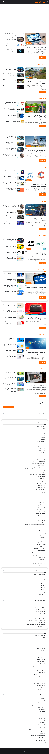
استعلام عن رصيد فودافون (41, 581)
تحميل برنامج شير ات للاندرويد (40, 742)
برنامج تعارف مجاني (42, 718)
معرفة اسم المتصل (42, 639)
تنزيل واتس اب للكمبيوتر (41, 454)
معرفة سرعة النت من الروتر (40, 546)
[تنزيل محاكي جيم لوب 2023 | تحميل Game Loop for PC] (20, 39)
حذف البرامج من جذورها (41, 435)
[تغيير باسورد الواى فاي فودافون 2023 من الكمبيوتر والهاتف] (20, 323)
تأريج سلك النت (43, 559)
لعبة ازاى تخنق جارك (42, 516)
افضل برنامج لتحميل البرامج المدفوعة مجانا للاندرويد (36, 729)
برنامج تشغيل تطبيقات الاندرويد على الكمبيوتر (38, 474)
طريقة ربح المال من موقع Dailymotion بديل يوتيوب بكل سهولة (10, 379)
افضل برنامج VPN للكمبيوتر (41, 485)
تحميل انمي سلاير (42, 722)
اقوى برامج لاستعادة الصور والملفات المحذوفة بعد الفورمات (35, 468)
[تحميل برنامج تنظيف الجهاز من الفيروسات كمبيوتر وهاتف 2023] (20, 45)
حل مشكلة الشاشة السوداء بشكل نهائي (39, 548)
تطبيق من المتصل (42, 731)
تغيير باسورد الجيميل (42, 550)
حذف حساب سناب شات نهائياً (40, 681)
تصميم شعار (43, 650)
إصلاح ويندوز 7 (43, 539)
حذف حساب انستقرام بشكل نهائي (39, 683)
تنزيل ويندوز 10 (43, 535)
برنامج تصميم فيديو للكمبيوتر (41, 489)
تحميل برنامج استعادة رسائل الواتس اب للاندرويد (37, 705)
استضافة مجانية (43, 687)
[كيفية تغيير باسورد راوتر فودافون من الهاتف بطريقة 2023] (20, 311)
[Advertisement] (24, 16)
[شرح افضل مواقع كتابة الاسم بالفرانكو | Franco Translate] (20, 246)
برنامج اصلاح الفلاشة (42, 476)
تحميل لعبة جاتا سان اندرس (41, 511)
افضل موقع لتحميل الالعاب (41, 648)
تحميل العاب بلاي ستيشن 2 (41, 661)
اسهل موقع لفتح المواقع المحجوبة (40, 659)
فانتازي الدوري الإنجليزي (41, 520)
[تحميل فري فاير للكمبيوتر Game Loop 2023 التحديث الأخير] (20, 69)
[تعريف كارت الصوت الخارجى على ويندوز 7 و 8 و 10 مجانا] (20, 356)
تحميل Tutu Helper (42, 733)
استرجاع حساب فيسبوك (41, 622)
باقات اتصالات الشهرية (42, 579)
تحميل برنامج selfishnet (42, 446)
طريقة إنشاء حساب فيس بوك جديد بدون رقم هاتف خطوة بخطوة (10, 287)
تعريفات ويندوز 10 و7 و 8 (41, 479)
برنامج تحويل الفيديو (42, 452)
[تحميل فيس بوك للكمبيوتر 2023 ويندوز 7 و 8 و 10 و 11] (20, 275)
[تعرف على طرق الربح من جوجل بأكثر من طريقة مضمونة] (20, 384)
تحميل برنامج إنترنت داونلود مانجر (40, 431)
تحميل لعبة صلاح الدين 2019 (41, 509)
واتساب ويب (43, 668)
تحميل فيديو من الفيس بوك (41, 609)
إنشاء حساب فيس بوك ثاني (41, 626)
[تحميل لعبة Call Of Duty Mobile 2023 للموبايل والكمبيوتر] (20, 217)
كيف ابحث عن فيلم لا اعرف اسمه (40, 655)
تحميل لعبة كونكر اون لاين (41, 513)
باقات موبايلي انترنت (42, 592)
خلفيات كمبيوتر (43, 439)
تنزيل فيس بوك (43, 700)
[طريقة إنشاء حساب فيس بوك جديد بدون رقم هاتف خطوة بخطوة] (20, 287)
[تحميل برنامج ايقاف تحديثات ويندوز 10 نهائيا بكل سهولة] (20, 340)
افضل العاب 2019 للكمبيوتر (41, 505)
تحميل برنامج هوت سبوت (41, 455)
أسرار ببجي (43, 522)
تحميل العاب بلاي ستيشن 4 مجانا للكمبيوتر (38, 555)
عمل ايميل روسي (42, 676)
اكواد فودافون (43, 585)
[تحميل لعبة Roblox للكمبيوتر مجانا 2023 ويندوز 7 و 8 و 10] (20, 75)
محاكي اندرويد (43, 457)
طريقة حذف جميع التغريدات (41, 677)
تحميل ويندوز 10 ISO (42, 533)
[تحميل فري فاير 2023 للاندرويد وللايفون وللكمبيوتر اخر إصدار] (20, 223)
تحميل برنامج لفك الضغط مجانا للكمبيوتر (38, 463)
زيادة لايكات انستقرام (42, 713)
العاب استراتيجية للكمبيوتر (41, 507)
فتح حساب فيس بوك (42, 605)
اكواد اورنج (44, 576)
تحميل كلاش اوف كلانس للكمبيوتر (40, 518)
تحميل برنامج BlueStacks (41, 428)
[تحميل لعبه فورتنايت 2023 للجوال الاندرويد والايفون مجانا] (20, 138)
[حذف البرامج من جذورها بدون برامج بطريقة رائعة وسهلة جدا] (20, 345)
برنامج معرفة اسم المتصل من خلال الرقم (38, 735)
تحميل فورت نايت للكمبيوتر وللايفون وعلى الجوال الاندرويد (35, 524)
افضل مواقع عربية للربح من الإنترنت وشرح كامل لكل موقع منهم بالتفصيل (10, 390)
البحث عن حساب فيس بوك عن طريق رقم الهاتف (37, 620)
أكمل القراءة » (42, 57)
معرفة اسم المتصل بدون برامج (40, 716)
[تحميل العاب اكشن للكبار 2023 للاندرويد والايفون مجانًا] (20, 212)
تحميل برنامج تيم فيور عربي (41, 483)
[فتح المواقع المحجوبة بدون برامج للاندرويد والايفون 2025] (20, 240)
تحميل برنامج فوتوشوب (41, 450)
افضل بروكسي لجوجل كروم (41, 487)
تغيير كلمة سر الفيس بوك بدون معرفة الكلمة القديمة (36, 624)
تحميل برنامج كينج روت (41, 737)
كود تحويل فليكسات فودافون (40, 594)
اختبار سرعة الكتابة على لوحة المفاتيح (39, 666)
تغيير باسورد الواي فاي (42, 542)
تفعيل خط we (43, 583)
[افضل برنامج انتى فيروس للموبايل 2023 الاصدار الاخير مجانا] (20, 109)
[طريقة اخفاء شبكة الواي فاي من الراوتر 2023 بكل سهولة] (20, 305)
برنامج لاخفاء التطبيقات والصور (40, 740)
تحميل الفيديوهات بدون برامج (40, 635)
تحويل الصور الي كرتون (41, 653)
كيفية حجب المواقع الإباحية (41, 707)
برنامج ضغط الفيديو (42, 437)
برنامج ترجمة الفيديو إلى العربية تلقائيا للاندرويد (37, 727)
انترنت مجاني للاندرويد (42, 724)
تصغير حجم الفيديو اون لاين (41, 679)
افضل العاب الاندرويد (42, 703)
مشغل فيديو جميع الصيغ (41, 441)
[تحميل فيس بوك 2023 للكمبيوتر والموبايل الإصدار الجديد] (20, 115)
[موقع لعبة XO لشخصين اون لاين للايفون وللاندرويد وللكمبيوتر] (20, 155)
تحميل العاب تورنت (42, 672)
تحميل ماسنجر (43, 698)
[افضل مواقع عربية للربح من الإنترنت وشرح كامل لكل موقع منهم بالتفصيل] (20, 389)
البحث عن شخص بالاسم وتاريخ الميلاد (39, 657)
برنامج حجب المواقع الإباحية (41, 433)
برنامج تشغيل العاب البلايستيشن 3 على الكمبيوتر (37, 557)
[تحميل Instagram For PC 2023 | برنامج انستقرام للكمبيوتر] (23, 33)
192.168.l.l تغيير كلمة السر (41, 544)
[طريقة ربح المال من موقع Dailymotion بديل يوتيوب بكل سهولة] (20, 379)
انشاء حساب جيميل (42, 652)
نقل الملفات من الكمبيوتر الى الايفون (39, 563)
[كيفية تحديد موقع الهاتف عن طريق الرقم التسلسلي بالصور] (20, 317)
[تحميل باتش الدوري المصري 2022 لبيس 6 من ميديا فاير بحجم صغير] (20, 87)
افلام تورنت (43, 646)
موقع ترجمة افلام (42, 642)
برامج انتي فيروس (42, 444)
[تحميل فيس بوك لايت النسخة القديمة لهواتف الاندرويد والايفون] (20, 292)
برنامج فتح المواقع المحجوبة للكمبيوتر (39, 461)
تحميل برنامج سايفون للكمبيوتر (40, 465)
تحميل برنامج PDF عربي (41, 426)
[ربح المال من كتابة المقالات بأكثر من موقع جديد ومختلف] (20, 373)
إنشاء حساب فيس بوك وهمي (40, 611)
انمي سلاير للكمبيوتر (42, 481)
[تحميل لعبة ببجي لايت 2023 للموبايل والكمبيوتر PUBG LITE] (20, 144)
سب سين (44, 637)
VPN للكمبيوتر (43, 472)
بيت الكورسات (20, 749)
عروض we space (43, 589)
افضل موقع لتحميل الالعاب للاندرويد (39, 674)
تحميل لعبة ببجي (43, 711)
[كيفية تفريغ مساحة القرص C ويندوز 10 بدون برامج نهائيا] (20, 351)
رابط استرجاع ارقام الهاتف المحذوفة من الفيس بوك (36, 618)
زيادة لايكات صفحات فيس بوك (40, 607)
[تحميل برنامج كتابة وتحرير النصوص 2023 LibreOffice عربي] (20, 190)
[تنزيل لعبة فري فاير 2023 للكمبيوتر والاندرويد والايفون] (20, 149)
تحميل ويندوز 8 (43, 537)
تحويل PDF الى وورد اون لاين (40, 663)
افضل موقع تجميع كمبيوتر (41, 685)
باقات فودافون (43, 587)
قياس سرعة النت (42, 644)
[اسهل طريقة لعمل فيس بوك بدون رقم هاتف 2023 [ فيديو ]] (20, 281)
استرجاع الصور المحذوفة (41, 459)
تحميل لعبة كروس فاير (42, 502)
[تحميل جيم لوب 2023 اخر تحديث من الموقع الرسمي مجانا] (20, 51)
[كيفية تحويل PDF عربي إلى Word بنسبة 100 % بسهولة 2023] (20, 258)
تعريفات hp (44, 561)
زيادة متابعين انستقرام (42, 720)
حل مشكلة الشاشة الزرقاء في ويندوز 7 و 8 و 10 (37, 552)
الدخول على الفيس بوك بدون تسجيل (39, 616)
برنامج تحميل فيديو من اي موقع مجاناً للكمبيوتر (37, 470)
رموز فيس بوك (43, 613)
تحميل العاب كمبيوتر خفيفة (41, 515)
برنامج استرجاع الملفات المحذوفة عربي (39, 478)
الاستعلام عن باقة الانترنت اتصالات (40, 574)
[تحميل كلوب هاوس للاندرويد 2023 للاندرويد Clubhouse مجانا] (20, 184)
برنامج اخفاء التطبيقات (42, 714)
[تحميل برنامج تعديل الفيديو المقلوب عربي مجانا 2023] (20, 121)
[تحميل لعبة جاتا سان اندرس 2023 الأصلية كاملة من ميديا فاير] (20, 81)
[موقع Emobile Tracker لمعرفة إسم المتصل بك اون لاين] (20, 252)
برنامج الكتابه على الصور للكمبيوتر (40, 492)
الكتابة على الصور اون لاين (41, 670)
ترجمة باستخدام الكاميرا (41, 709)
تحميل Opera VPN (42, 448)
